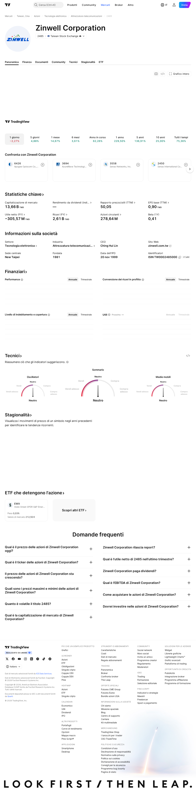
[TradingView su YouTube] (19, 659)
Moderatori (142, 667)
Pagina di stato (108, 772)
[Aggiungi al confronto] (42, 164)
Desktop (66, 751)
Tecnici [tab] (73, 62)
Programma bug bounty (113, 768)
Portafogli (66, 725)
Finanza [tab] (27, 62)
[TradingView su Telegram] (38, 659)
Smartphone (68, 748)
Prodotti (72, 4)
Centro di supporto (110, 715)
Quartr (10, 696)
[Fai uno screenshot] (156, 73)
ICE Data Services (44, 673)
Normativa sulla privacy (113, 755)
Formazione (143, 680)
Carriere (105, 719)
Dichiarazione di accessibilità (115, 761)
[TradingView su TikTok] (44, 659)
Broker (119, 4)
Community (89, 4)
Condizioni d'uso (109, 748)
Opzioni (65, 732)
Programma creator (147, 660)
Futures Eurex (108, 692)
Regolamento (144, 663)
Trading (141, 676)
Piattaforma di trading (176, 663)
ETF (63, 663)
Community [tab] (58, 62)
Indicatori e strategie (147, 692)
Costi (103, 653)
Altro (131, 4)
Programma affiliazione (176, 680)
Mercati (105, 4)
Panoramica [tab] (12, 62)
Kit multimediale (109, 722)
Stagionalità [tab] (88, 62)
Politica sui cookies (110, 758)
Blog (103, 712)
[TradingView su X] (7, 659)
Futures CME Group (111, 689)
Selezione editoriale (147, 683)
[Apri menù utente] (174, 5)
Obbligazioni (68, 666)
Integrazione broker (175, 676)
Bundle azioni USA (110, 696)
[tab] (72, 279)
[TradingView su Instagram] (25, 659)
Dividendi (66, 712)
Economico (67, 705)
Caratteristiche (108, 650)
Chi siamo (106, 705)
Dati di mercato (108, 657)
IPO (63, 715)
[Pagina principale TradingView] (7, 5)
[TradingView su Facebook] (13, 659)
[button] (79, 5)
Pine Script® (68, 738)
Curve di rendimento (72, 728)
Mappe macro (68, 735)
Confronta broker (109, 676)
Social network (144, 650)
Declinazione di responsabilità (116, 751)
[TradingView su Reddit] (50, 659)
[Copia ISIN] (179, 257)
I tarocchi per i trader (111, 735)
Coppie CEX (68, 673)
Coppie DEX (68, 676)
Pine (64, 680)
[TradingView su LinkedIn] (31, 659)
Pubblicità (170, 673)
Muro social (143, 653)
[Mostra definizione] (39, 202)
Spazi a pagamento (147, 703)
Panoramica (107, 669)
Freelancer (142, 699)
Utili (63, 709)
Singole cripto (68, 669)
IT (166, 4)
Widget (168, 650)
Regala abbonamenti (111, 660)
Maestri (141, 696)
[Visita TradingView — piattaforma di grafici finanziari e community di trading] (17, 122)
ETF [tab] (101, 62)
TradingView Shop (110, 732)
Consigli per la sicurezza (113, 765)
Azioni (65, 659)
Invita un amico (145, 657)
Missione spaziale (110, 709)
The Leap (106, 680)
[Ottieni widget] (162, 73)
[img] (80, 36)
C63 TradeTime (109, 738)
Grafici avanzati (172, 660)
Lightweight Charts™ (175, 657)
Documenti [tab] (41, 62)
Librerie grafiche (173, 653)
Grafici (65, 650)
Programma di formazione (178, 683)
